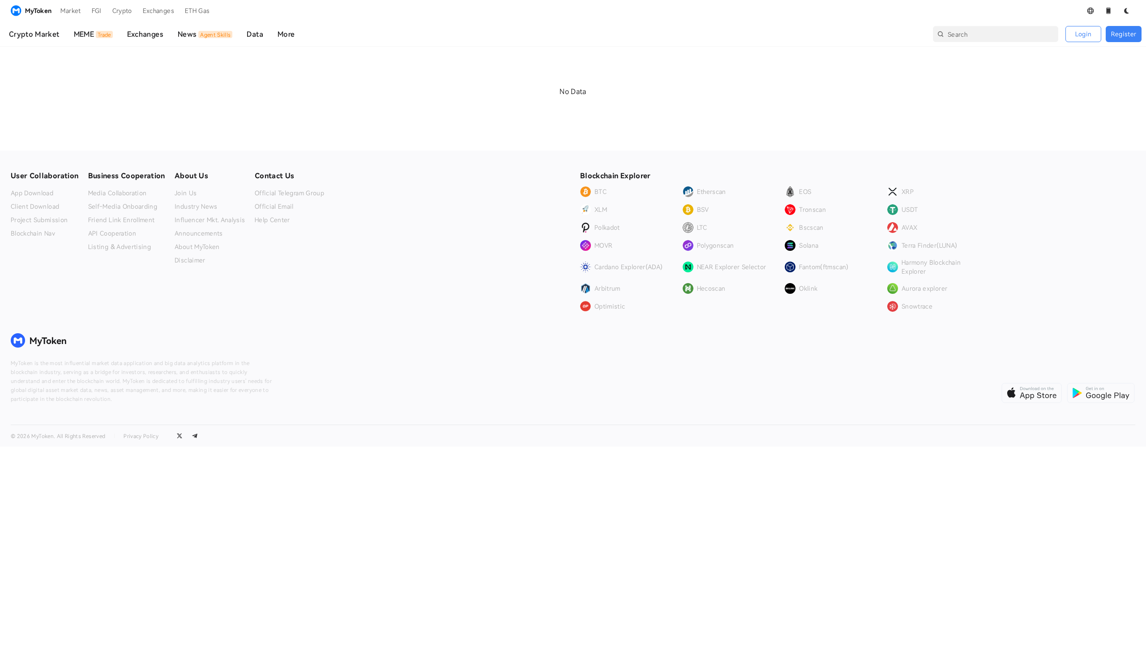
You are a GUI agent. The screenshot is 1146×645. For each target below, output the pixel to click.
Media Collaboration (117, 193)
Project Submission (39, 220)
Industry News (196, 206)
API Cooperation (112, 233)
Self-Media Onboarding (122, 206)
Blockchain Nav (33, 233)
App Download (32, 193)
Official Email (274, 206)
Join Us (186, 193)
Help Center (272, 220)
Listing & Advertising (119, 247)
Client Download (35, 206)
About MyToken (197, 247)
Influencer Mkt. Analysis (210, 220)
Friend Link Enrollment (121, 220)
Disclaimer (190, 260)
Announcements (199, 233)
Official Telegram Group (289, 193)
